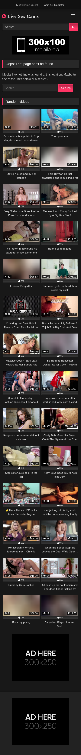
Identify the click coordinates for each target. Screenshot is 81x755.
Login (46, 4)
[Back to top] (69, 743)
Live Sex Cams (22, 16)
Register (59, 4)
